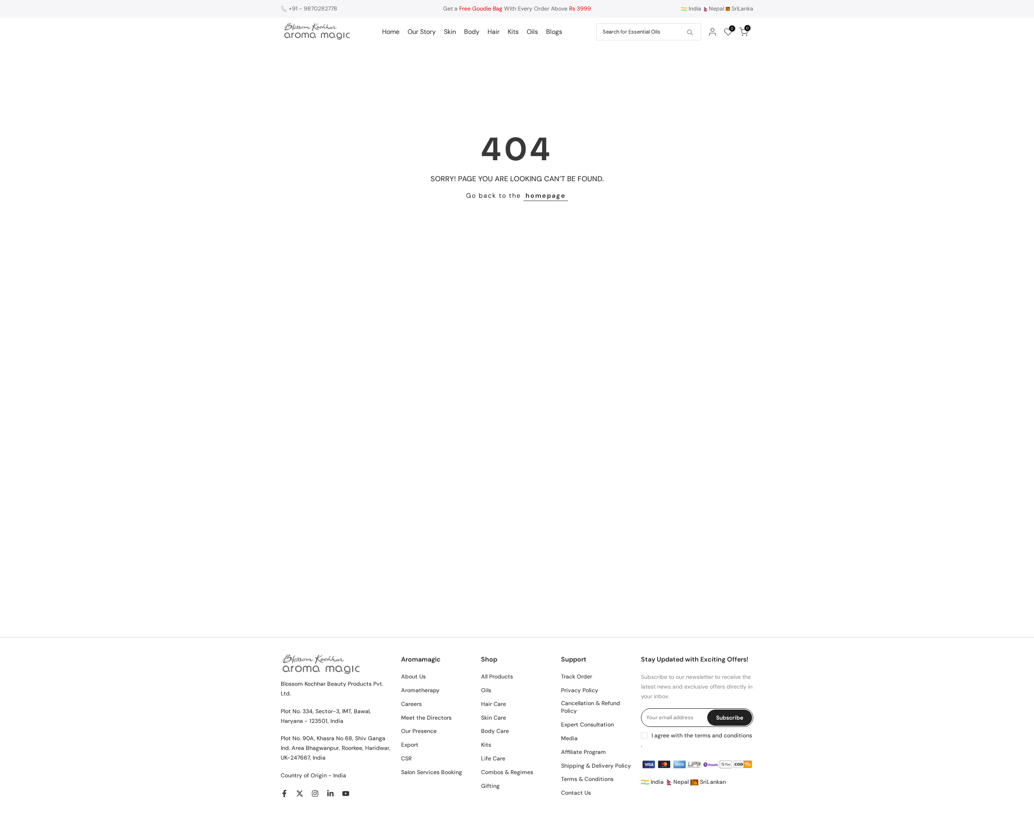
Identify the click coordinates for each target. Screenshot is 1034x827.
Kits (513, 31)
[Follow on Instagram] (315, 793)
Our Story (422, 31)
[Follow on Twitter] (299, 793)
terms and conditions (723, 735)
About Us (413, 676)
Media (569, 738)
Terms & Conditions (587, 779)
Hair (494, 31)
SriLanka (741, 8)
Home (390, 31)
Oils (532, 31)
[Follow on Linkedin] (330, 793)
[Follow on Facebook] (284, 793)
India (694, 8)
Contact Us (576, 792)
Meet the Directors (426, 717)
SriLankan (712, 781)
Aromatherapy (420, 690)
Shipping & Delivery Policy (596, 765)
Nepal (716, 8)
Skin (450, 31)
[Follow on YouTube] (345, 793)
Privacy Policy (579, 690)
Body (471, 31)
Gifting (490, 785)
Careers (411, 704)
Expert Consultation (587, 724)
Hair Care (493, 704)
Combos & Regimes (507, 772)
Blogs (554, 31)
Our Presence (419, 731)
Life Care (493, 758)
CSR (406, 758)
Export (409, 744)
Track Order (576, 676)
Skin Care (493, 717)
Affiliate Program (583, 752)
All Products (497, 676)
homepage (545, 195)
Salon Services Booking (431, 772)
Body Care (495, 731)
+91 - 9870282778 (313, 8)
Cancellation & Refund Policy (590, 707)
